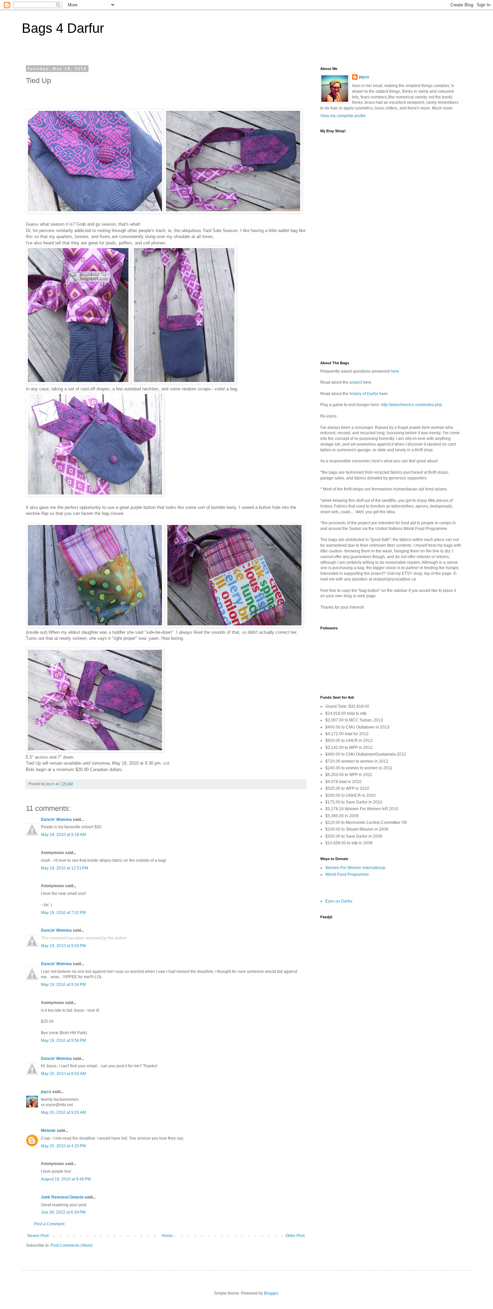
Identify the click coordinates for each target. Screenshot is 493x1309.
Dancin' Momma (56, 819)
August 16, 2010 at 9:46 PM (66, 1179)
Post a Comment (49, 1224)
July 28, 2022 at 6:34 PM (63, 1212)
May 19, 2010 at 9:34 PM (63, 984)
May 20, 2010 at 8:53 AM (63, 1073)
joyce (46, 1091)
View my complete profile (343, 115)
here (395, 371)
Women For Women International (355, 867)
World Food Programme (347, 874)
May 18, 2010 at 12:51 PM (64, 868)
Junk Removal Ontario (62, 1197)
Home (167, 1235)
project (355, 382)
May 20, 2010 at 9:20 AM (63, 1112)
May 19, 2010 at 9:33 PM (63, 945)
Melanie (48, 1130)
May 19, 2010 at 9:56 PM (63, 1040)
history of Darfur (363, 393)
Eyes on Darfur (338, 901)
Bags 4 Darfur (63, 28)
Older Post (295, 1235)
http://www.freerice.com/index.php (411, 404)
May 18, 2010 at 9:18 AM (63, 834)
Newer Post (38, 1235)
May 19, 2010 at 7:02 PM (63, 912)
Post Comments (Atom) (72, 1245)
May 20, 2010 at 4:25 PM (63, 1146)
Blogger (271, 1293)
